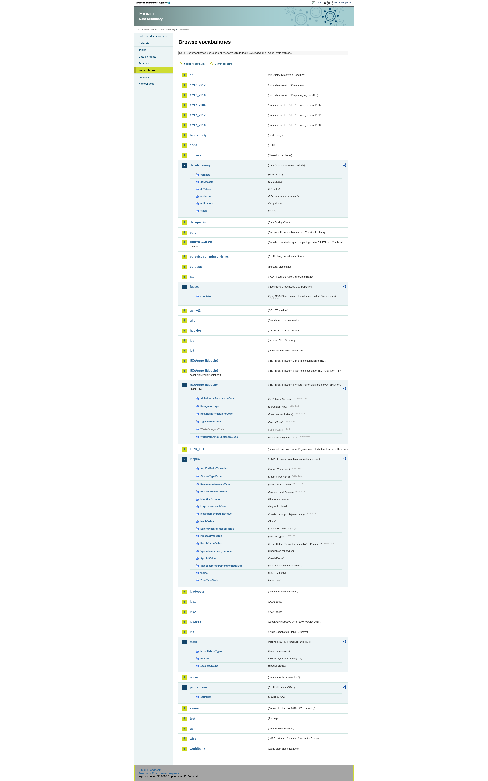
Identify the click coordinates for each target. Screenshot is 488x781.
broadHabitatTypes (211, 651)
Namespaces (146, 83)
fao (192, 276)
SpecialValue (208, 558)
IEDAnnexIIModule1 (204, 360)
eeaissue (205, 196)
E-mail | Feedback (150, 769)
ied (192, 350)
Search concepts (223, 64)
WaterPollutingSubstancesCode (219, 436)
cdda (193, 145)
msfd (193, 641)
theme (204, 572)
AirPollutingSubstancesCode (217, 398)
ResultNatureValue (211, 543)
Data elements (147, 56)
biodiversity (198, 135)
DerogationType (209, 406)
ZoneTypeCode (209, 580)
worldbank (197, 748)
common (196, 155)
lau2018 (195, 621)
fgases (195, 286)
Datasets (144, 43)
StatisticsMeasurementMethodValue (221, 565)
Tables (142, 49)
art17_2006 (198, 105)
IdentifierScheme (210, 499)
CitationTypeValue (211, 476)
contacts (205, 174)
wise (193, 738)
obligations (207, 203)
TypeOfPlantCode (210, 421)
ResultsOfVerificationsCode (216, 413)
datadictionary (200, 165)
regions (204, 658)
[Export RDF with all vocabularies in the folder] (344, 165)
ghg (193, 320)
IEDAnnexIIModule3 (204, 370)
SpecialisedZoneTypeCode (216, 551)
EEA (154, 3)
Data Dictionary (167, 29)
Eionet (154, 29)
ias (192, 340)
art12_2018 (198, 95)
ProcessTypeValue (211, 535)
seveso (195, 708)
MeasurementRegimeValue (216, 513)
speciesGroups (209, 665)
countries (205, 296)
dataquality (198, 222)
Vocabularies (147, 70)
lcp (192, 632)
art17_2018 (198, 125)
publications (199, 687)
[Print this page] (325, 3)
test (192, 718)
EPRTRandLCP (201, 242)
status (203, 210)
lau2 (193, 611)
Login (319, 2)
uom (193, 728)
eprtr (193, 232)
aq (191, 75)
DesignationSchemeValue (215, 484)
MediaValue (207, 521)
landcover (197, 591)
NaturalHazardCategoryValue (217, 528)
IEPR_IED (197, 449)
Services (144, 76)
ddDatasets (206, 182)
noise (194, 677)
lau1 (193, 601)
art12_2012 (198, 85)
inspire (195, 459)
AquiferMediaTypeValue (214, 468)
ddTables (205, 189)
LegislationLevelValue (213, 506)
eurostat (196, 266)
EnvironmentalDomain (213, 491)
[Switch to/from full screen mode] (330, 3)
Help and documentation (153, 36)
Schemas (144, 63)
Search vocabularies (194, 64)
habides (195, 330)
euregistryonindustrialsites (209, 256)
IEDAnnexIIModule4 (204, 384)
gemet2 (195, 310)
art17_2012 (198, 115)
